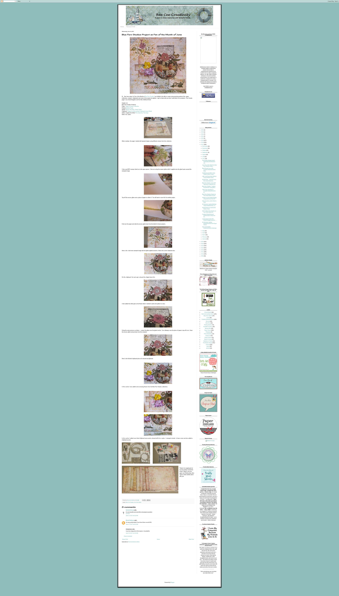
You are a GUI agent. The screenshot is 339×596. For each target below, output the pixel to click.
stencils (208, 348)
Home (122, 26)
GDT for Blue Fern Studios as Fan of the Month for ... (209, 211)
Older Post (191, 539)
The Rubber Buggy (207, 342)
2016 (202, 241)
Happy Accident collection (132, 106)
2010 (202, 254)
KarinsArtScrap (130, 510)
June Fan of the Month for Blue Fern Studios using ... (209, 165)
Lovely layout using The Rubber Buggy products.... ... (209, 219)
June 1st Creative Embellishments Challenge (209, 227)
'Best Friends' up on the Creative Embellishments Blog (208, 170)
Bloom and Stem (130, 109)
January (204, 239)
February (204, 237)
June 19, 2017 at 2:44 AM (132, 533)
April (203, 232)
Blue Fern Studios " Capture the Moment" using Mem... (209, 187)
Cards (207, 317)
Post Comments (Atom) (133, 541)
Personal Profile (130, 26)
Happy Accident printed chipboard (136, 111)
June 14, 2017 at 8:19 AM (132, 515)
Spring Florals (129, 108)
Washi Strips (138, 109)
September (205, 152)
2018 (202, 142)
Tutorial (207, 344)
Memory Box (208, 328)
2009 (202, 256)
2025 (202, 130)
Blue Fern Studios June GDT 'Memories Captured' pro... (209, 183)
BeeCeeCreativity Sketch (208, 314)
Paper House (207, 330)
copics (207, 346)
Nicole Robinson (130, 520)
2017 (202, 144)
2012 (202, 249)
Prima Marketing (208, 333)
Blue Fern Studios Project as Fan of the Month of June (209, 195)
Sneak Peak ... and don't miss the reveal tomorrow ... (209, 180)
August (204, 154)
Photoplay (208, 332)
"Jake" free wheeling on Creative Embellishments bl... (208, 191)
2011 (202, 251)
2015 (202, 243)
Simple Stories (207, 337)
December (205, 146)
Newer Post (125, 539)
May (203, 230)
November (205, 148)
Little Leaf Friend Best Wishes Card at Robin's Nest (209, 177)
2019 (202, 140)
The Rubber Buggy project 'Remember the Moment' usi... (208, 162)
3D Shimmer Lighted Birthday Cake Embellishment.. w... (209, 205)
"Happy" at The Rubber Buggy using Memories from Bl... (209, 198)
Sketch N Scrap (208, 339)
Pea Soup (145, 112)
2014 (202, 245)
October (204, 150)
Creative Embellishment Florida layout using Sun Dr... (208, 216)
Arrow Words (148, 111)
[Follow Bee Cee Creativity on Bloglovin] (208, 123)
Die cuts (208, 321)
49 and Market (207, 312)
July (203, 156)
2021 (202, 136)
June (203, 158)
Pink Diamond (139, 112)
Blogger (172, 582)
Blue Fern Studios (149, 96)
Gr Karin (128, 513)
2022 (202, 134)
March (204, 234)
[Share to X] (146, 500)
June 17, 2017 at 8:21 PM (132, 524)
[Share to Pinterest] (150, 500)
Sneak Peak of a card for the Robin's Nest (209, 208)
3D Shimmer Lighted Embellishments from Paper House (209, 223)
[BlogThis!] (144, 500)
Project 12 (208, 335)
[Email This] (143, 500)
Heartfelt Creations (207, 326)
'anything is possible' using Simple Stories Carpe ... (208, 173)
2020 (202, 138)
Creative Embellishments (208, 319)
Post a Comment (128, 536)
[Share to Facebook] (148, 500)
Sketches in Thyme (207, 341)
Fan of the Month (137, 502)
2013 (202, 247)
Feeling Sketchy (208, 324)
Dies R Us (208, 323)
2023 (202, 132)
